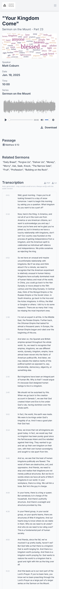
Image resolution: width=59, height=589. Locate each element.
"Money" (50, 162)
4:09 (8, 493)
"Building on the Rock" (36, 169)
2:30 (8, 377)
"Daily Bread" (9, 162)
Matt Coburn (10, 65)
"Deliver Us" (38, 162)
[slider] (21, 120)
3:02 (8, 414)
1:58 (8, 339)
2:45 (8, 392)
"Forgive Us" (24, 162)
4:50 (8, 540)
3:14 (8, 430)
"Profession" (16, 169)
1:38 (8, 317)
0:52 (8, 258)
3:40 (8, 458)
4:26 (8, 511)
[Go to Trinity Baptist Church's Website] (8, 5)
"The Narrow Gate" (41, 165)
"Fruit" (6, 169)
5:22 (8, 571)
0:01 (8, 195)
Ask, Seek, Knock (21, 165)
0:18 (8, 214)
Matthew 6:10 (12, 144)
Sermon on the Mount (16, 93)
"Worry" (7, 165)
